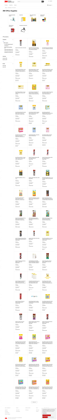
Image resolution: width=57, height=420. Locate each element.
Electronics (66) (5, 59)
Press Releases (18, 411)
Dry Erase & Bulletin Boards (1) (8, 44)
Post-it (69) (4, 65)
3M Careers (6, 411)
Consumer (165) (5, 58)
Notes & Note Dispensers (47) (8, 49)
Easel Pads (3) (6, 45)
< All (3, 41)
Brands (15, 5)
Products (6, 5)
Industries (11, 5)
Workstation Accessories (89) (8, 52)
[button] (51, 417)
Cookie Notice (45, 413)
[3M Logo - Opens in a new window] (9, 1)
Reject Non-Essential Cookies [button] (46, 415)
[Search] (43, 1)
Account (50, 5)
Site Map (37, 411)
